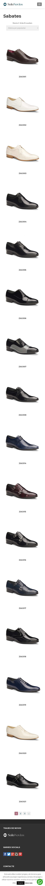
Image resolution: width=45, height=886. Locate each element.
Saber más (28, 883)
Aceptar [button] (20, 883)
